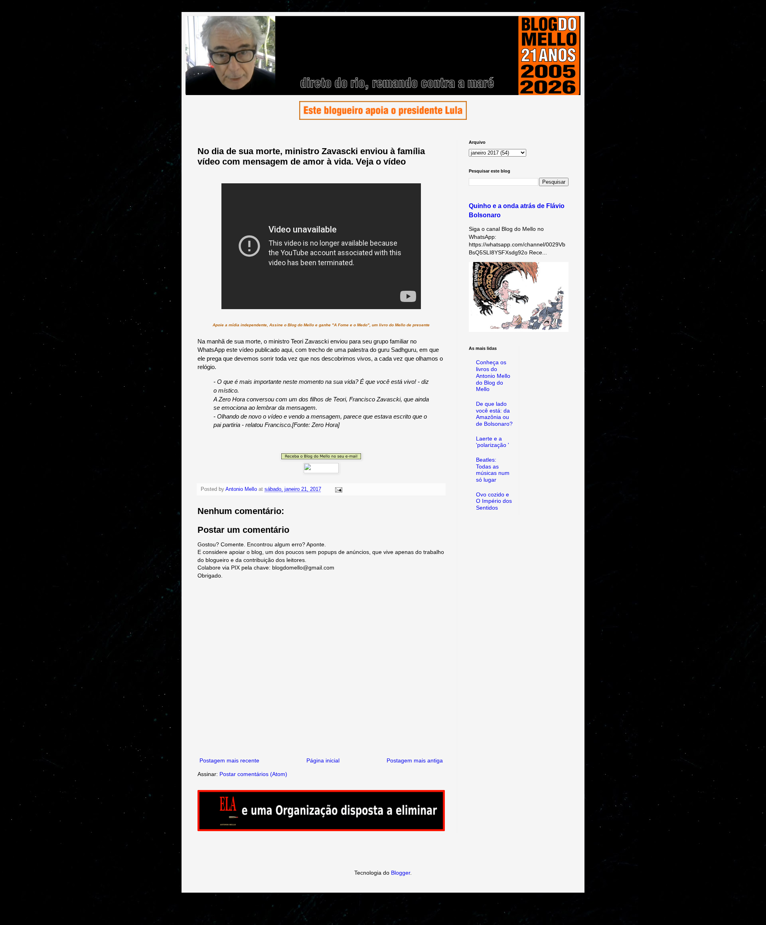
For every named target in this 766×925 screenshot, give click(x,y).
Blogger (400, 872)
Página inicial (323, 760)
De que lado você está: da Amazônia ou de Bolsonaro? (494, 414)
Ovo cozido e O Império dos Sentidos (494, 501)
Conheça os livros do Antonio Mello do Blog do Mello (493, 375)
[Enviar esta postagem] (338, 489)
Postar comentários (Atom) (253, 774)
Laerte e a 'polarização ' (492, 442)
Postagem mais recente (229, 760)
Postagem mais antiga (415, 760)
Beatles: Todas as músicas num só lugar (492, 470)
